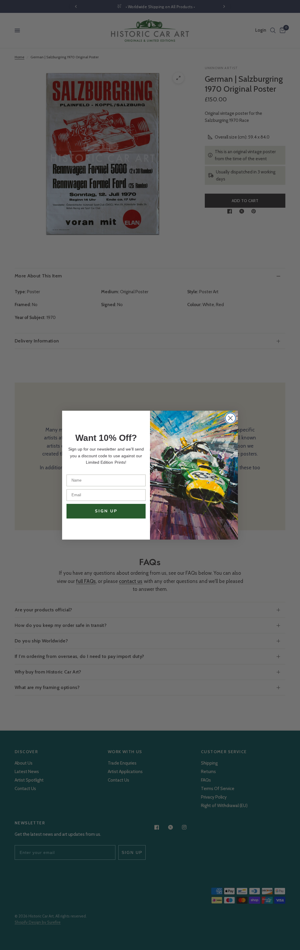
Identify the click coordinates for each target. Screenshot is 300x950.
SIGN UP (106, 511)
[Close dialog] (230, 418)
